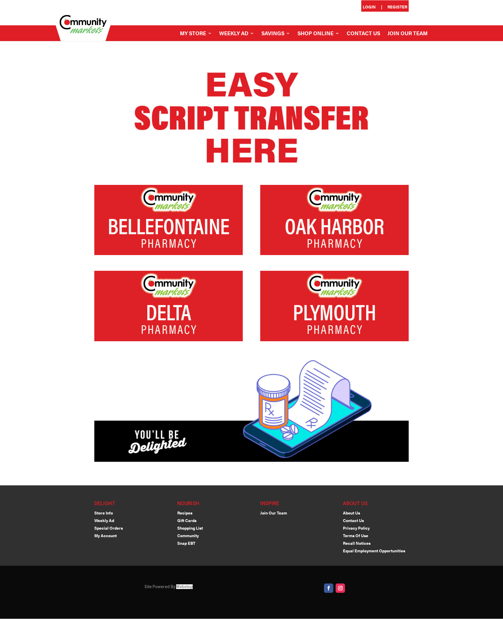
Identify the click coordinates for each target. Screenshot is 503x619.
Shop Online (315, 34)
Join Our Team (407, 34)
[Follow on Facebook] (328, 588)
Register (397, 7)
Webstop (184, 586)
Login (369, 7)
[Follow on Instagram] (340, 588)
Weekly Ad (233, 34)
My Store (193, 34)
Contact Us (363, 34)
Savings (272, 34)
